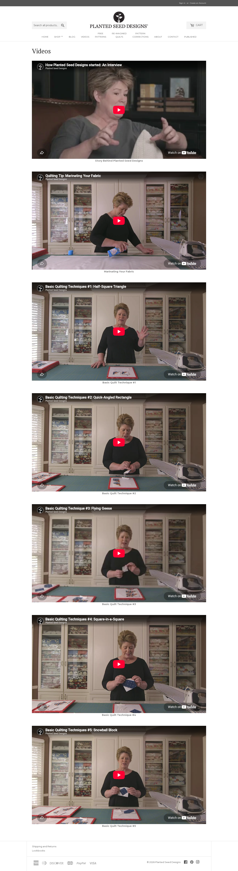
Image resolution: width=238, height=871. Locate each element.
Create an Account (198, 3)
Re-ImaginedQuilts (119, 35)
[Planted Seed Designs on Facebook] (185, 862)
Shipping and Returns (44, 846)
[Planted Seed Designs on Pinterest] (192, 862)
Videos (85, 36)
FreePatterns (100, 35)
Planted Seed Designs (168, 862)
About (158, 36)
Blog (72, 36)
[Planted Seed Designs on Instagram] (197, 862)
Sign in (182, 3)
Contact (173, 36)
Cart (199, 25)
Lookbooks (38, 850)
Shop (57, 36)
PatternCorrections (140, 35)
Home (45, 36)
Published (190, 36)
